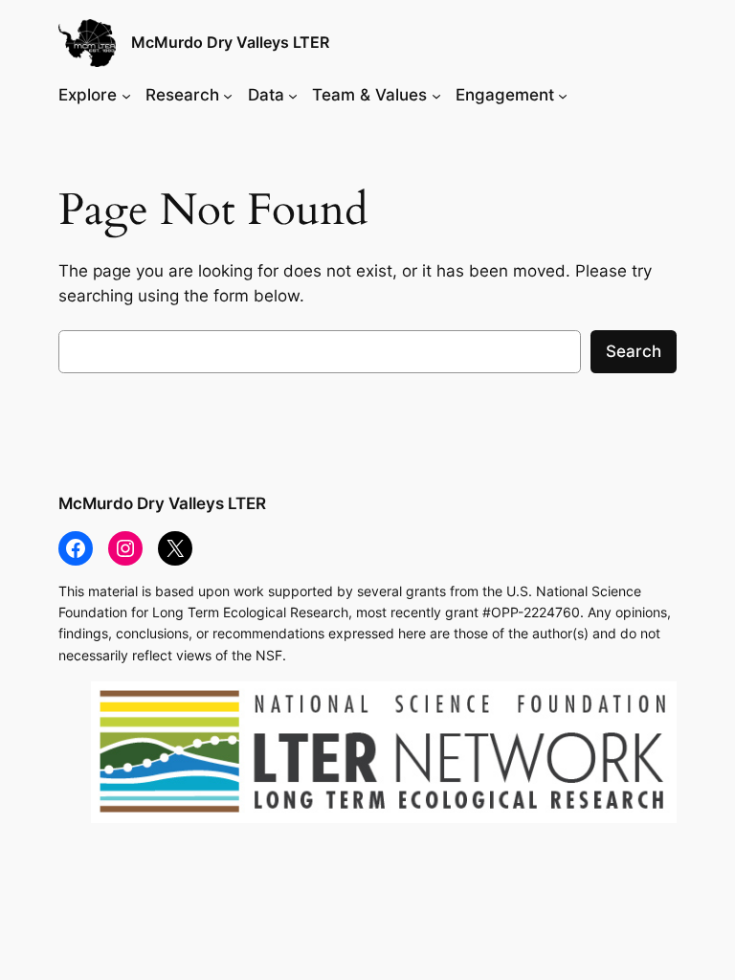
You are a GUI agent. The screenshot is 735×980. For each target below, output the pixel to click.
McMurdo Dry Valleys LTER (230, 42)
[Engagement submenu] (563, 95)
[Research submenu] (228, 95)
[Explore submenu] (126, 95)
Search (633, 351)
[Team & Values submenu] (436, 95)
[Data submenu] (293, 95)
